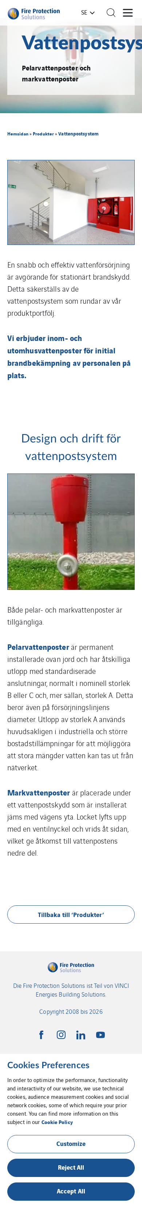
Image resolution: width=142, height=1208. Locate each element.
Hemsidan (17, 133)
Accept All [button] (71, 1190)
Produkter (43, 133)
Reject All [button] (71, 1166)
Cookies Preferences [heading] (48, 1065)
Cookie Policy (57, 1121)
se (84, 12)
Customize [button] (71, 1143)
